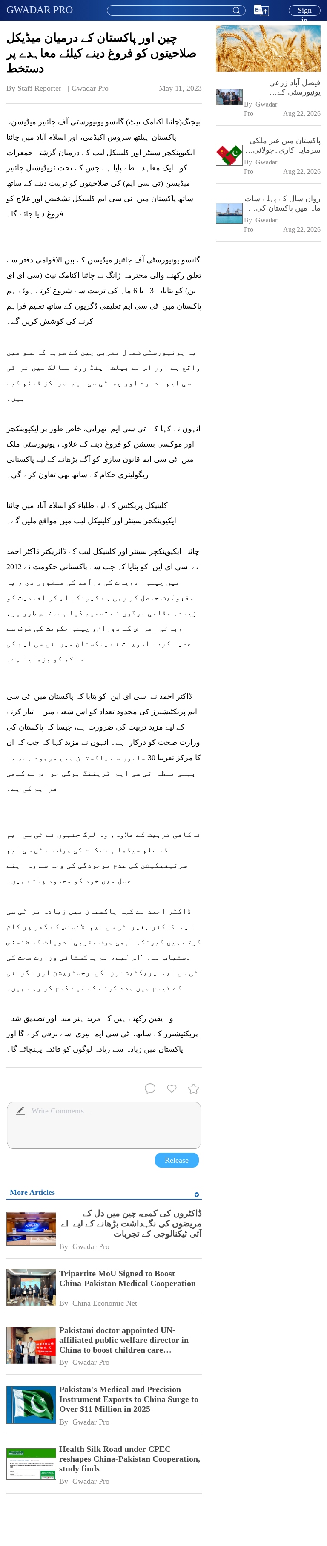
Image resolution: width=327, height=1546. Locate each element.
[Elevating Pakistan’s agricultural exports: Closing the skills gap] (268, 70)
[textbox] (176, 11)
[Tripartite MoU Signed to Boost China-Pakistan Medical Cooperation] (30, 1288)
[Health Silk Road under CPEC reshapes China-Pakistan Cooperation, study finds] (30, 1465)
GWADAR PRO (39, 9)
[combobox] (176, 10)
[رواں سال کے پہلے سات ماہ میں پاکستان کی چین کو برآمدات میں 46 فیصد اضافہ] (229, 214)
